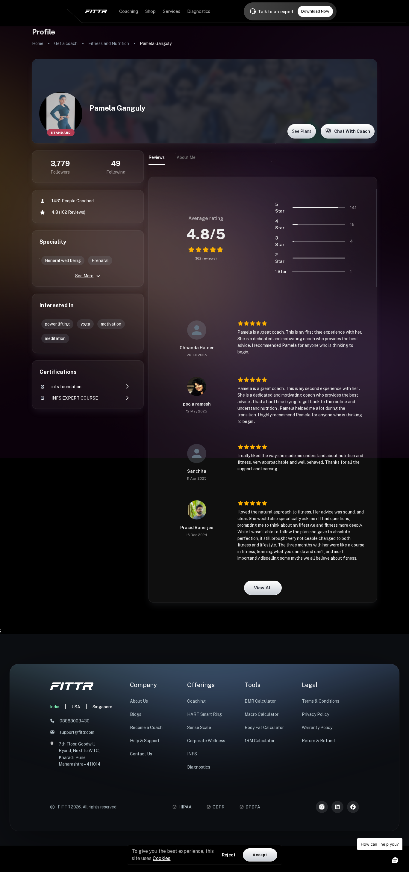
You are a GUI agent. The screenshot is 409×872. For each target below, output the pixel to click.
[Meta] (353, 807)
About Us (139, 701)
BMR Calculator (260, 701)
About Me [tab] (186, 157)
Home (37, 43)
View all (263, 587)
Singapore (102, 706)
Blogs (135, 714)
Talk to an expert (275, 11)
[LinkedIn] (337, 807)
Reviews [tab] (157, 157)
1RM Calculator (260, 740)
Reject (229, 855)
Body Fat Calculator (264, 727)
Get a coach (66, 43)
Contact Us (141, 753)
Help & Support (145, 740)
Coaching (196, 701)
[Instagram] (322, 807)
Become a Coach (146, 727)
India (54, 706)
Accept (260, 855)
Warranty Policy (317, 727)
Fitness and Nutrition (108, 43)
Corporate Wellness (206, 740)
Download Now (315, 11)
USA (76, 706)
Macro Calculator (261, 714)
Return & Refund (318, 740)
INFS (192, 753)
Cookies (161, 858)
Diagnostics (198, 767)
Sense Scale (199, 727)
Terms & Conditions (320, 701)
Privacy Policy (315, 714)
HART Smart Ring (204, 714)
